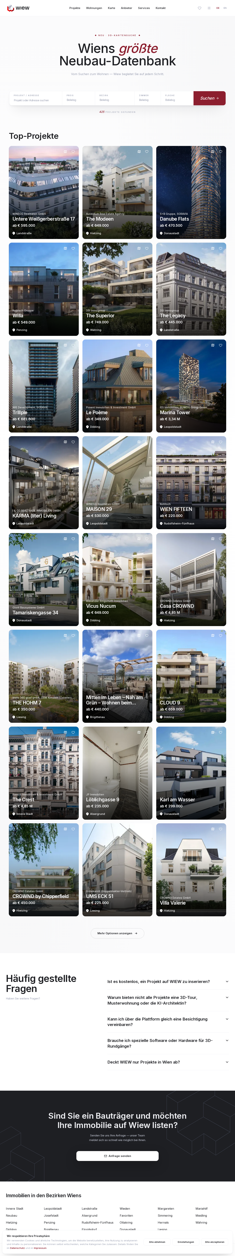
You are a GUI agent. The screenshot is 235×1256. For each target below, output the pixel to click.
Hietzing (11, 1222)
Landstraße (89, 1208)
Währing (201, 1222)
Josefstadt (51, 1215)
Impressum (40, 1247)
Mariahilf (202, 1208)
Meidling (201, 1215)
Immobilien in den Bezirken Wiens (43, 1195)
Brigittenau (51, 1229)
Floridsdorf (89, 1229)
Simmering (165, 1215)
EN (225, 7)
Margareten (166, 1208)
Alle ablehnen (157, 1241)
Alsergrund (89, 1215)
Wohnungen (94, 8)
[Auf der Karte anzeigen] (65, 151)
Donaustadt (128, 1229)
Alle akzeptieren (214, 1241)
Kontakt (161, 8)
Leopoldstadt (53, 1208)
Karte (111, 8)
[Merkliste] (199, 8)
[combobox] (36, 100)
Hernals (163, 1222)
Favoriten (126, 1215)
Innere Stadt (14, 1208)
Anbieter (126, 8)
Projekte (74, 8)
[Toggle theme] (209, 8)
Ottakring (126, 1222)
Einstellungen (186, 1241)
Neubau (11, 1215)
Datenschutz (17, 1247)
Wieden (125, 1208)
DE (217, 7)
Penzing (49, 1222)
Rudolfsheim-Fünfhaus (97, 1222)
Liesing (162, 1229)
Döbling (11, 1229)
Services (144, 8)
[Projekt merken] (73, 151)
